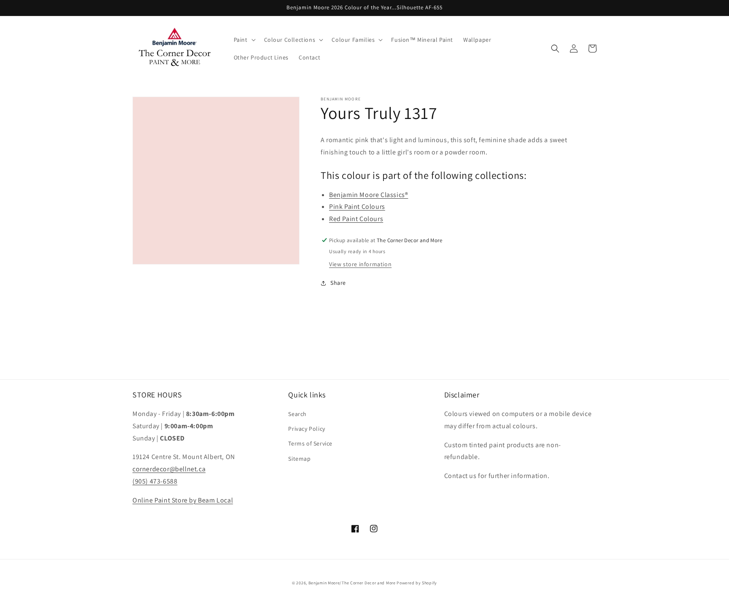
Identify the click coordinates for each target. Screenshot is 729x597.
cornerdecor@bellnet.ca (168, 469)
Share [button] (338, 282)
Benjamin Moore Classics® (368, 194)
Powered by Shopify (417, 583)
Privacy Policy (306, 428)
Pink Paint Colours (357, 206)
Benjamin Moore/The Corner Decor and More (352, 583)
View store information (360, 264)
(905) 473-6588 (154, 481)
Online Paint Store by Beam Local (182, 500)
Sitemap (299, 458)
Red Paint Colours (356, 218)
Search (297, 414)
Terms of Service (310, 443)
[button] (244, 40)
